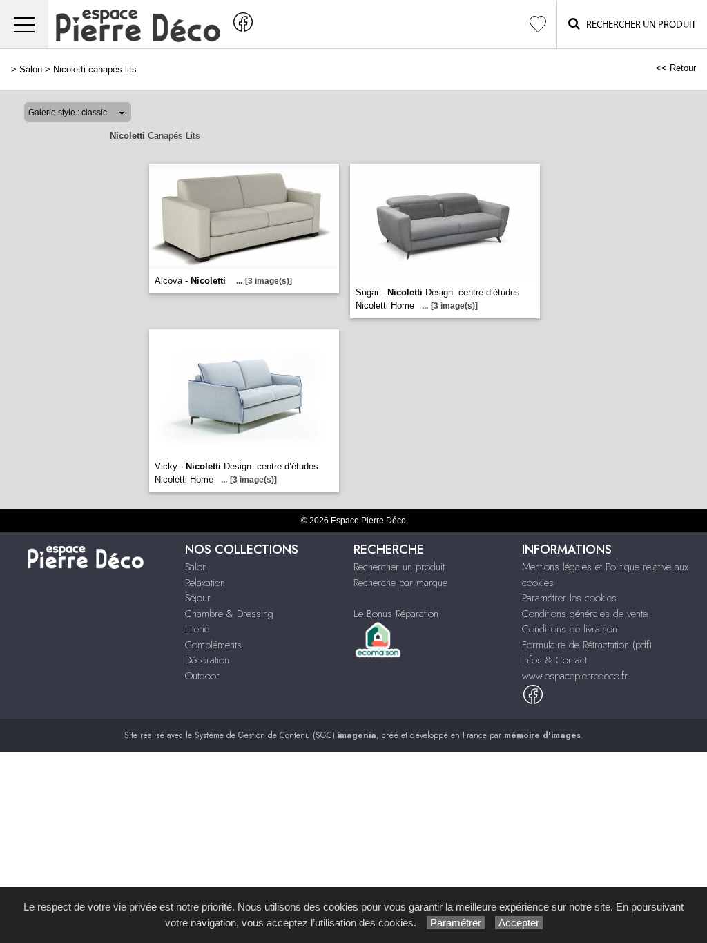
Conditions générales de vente (585, 613)
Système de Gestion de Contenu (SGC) (285, 735)
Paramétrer (455, 923)
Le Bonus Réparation (396, 613)
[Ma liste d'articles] (537, 24)
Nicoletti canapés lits (95, 69)
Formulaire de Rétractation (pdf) (587, 644)
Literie (197, 628)
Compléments (213, 644)
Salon (30, 69)
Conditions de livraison (569, 628)
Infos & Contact (554, 660)
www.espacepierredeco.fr (575, 675)
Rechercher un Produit (638, 24)
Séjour (198, 597)
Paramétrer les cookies (569, 597)
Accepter (519, 923)
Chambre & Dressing (229, 613)
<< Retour (676, 68)
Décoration (207, 660)
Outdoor (202, 675)
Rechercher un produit (399, 566)
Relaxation (205, 582)
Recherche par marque (400, 582)
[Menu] (24, 24)
